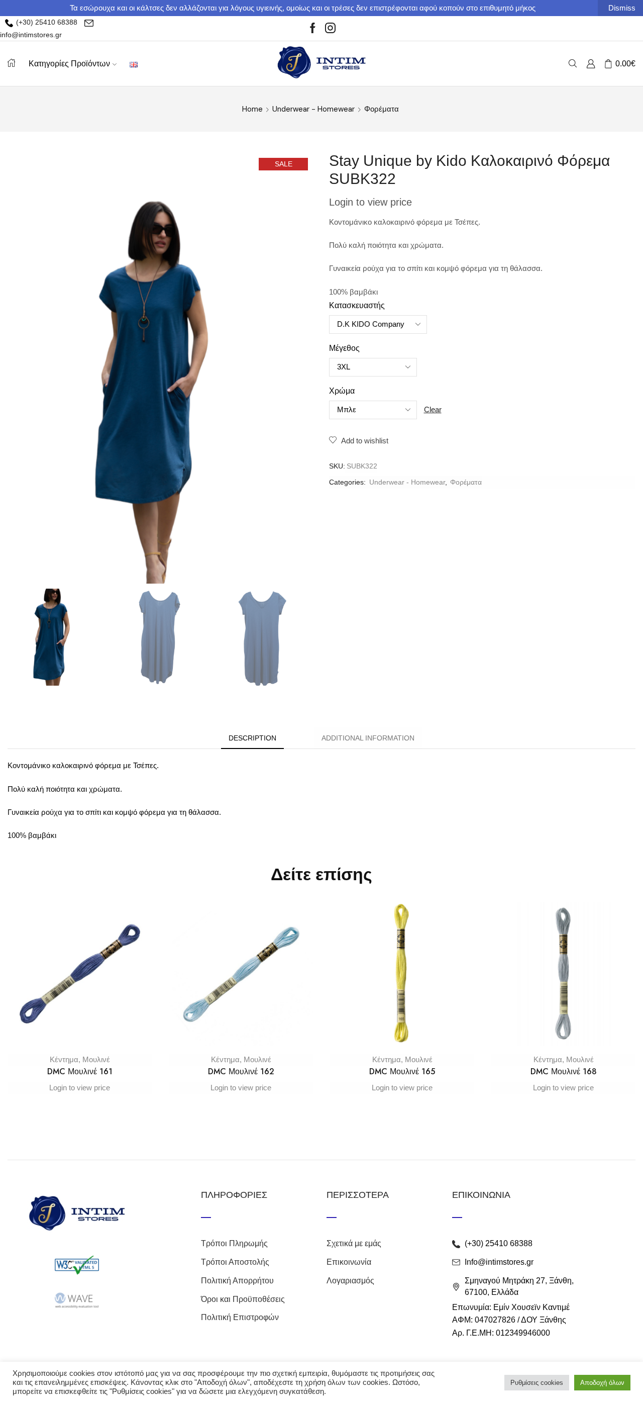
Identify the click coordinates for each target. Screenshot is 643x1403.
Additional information (368, 738)
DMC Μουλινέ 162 (241, 1071)
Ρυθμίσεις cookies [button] (536, 1382)
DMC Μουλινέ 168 (563, 1071)
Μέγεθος (344, 348)
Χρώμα (342, 391)
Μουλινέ (96, 1059)
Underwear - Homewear (313, 109)
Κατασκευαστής (357, 305)
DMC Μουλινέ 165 (402, 1071)
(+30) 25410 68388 (45, 22)
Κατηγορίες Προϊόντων (69, 63)
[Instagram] (330, 29)
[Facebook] (312, 29)
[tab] (252, 738)
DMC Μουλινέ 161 (80, 1071)
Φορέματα (381, 109)
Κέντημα (64, 1059)
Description (252, 738)
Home (252, 109)
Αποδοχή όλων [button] (602, 1382)
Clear (433, 409)
